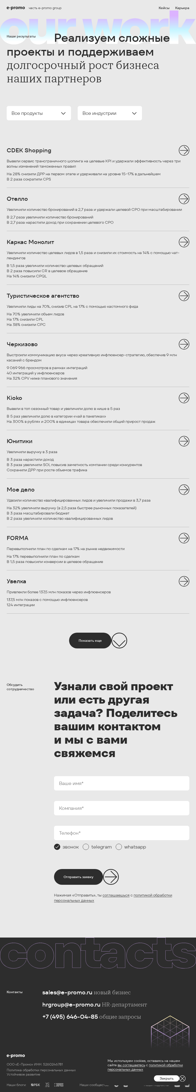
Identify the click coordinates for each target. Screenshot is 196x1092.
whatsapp (135, 847)
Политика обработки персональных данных (41, 1070)
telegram (101, 847)
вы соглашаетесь (131, 1065)
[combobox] (39, 113)
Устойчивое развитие (23, 1074)
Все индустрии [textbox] (99, 113)
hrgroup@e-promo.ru (71, 1004)
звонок (71, 847)
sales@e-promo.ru (67, 992)
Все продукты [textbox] (27, 113)
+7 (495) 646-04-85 (70, 1016)
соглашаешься (116, 895)
